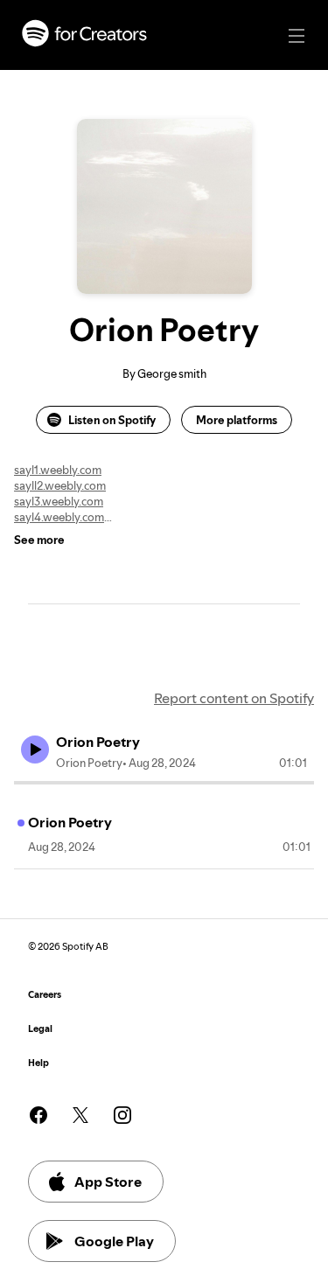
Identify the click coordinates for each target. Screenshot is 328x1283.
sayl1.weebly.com (57, 470)
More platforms (236, 420)
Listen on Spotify (112, 420)
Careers (44, 994)
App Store (108, 1181)
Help (38, 1063)
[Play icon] (35, 750)
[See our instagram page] (122, 1115)
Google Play (114, 1241)
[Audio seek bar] (164, 782)
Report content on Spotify (234, 698)
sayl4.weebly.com (59, 517)
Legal (40, 1028)
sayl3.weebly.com (58, 501)
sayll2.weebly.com (60, 485)
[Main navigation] (296, 35)
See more (39, 539)
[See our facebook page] (38, 1115)
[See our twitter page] (80, 1115)
